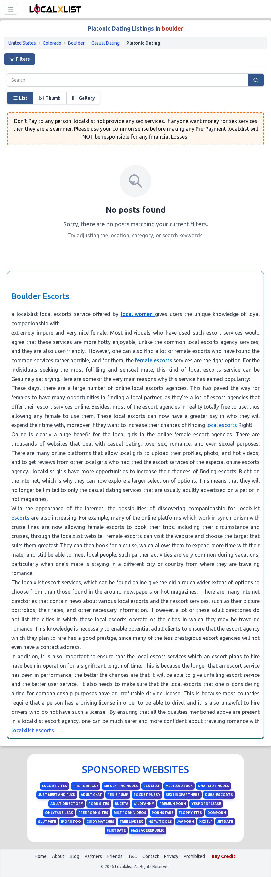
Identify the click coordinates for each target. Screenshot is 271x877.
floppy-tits (190, 813)
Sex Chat (151, 786)
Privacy (171, 856)
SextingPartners (183, 795)
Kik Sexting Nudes (121, 786)
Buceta (121, 804)
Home (41, 856)
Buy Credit (223, 856)
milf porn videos (130, 813)
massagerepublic (147, 830)
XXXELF (205, 821)
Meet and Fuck (179, 786)
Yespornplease (206, 804)
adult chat (91, 795)
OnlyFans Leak (59, 813)
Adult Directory (66, 804)
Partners (93, 856)
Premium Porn (172, 804)
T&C (132, 856)
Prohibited (194, 856)
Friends (115, 856)
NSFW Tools (160, 821)
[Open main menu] (10, 9)
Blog (74, 856)
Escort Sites (54, 786)
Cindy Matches (100, 821)
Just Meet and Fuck (56, 795)
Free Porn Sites (93, 813)
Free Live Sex (131, 821)
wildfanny (144, 804)
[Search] (256, 80)
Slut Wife (47, 821)
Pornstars (163, 813)
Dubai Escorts (219, 795)
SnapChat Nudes (213, 786)
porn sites (98, 804)
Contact (150, 856)
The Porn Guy (85, 786)
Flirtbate (116, 830)
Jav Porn (185, 821)
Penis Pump (117, 795)
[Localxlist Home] (54, 9)
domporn (216, 813)
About (58, 856)
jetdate (225, 821)
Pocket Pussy (147, 795)
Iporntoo (71, 821)
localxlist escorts (32, 730)
